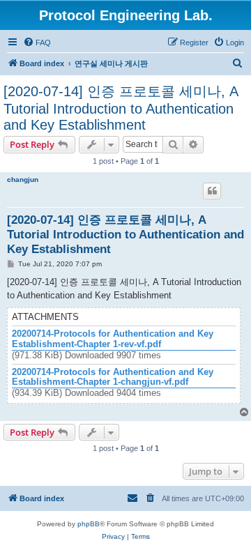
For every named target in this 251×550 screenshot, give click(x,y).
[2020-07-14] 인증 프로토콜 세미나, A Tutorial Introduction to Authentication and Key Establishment (120, 108)
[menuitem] (37, 42)
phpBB (88, 524)
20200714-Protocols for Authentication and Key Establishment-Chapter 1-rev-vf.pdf (112, 339)
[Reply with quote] (212, 191)
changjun (22, 179)
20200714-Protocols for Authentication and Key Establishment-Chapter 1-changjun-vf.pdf (112, 377)
